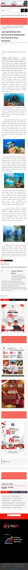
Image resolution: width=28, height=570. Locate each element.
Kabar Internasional (8, 502)
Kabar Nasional (6, 507)
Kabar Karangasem (7, 505)
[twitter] (6, 518)
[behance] (19, 518)
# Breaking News (8, 260)
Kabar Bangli (16, 496)
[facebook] (4, 518)
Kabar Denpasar (17, 498)
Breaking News (8, 26)
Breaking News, (13, 44)
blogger (23, 299)
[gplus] (8, 518)
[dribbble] (15, 518)
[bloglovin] (13, 518)
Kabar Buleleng (6, 498)
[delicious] (23, 518)
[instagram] (21, 518)
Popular (14, 492)
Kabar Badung (6, 496)
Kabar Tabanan (17, 507)
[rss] (17, 518)
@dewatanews (6, 461)
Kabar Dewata (6, 500)
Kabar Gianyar (16, 500)
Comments (22, 492)
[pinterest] (10, 518)
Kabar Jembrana (20, 502)
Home (2, 26)
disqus (14, 299)
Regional (5, 492)
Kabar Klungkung (20, 505)
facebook (4, 299)
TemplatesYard (10, 566)
